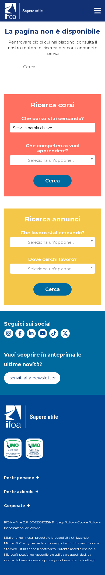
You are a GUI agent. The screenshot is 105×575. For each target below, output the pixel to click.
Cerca (52, 181)
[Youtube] (42, 333)
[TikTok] (53, 333)
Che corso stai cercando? (52, 118)
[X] (65, 333)
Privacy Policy (63, 522)
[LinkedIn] (31, 333)
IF (5, 522)
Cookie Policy (87, 522)
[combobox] (52, 160)
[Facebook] (19, 333)
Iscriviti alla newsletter (32, 377)
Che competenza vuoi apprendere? (52, 148)
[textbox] (52, 159)
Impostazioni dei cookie (22, 528)
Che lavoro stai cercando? (52, 232)
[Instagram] (8, 333)
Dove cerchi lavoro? (52, 259)
